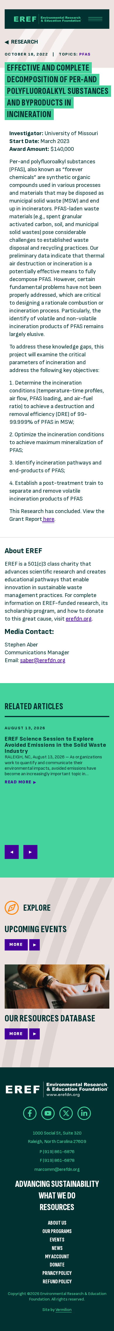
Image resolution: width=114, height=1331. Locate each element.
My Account (57, 1256)
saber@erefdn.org (42, 660)
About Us (57, 1223)
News (57, 1248)
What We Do (57, 1195)
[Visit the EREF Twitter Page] (66, 1113)
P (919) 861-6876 (57, 1152)
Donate (57, 1265)
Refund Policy (57, 1281)
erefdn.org (79, 618)
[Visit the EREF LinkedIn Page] (84, 1113)
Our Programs (57, 1231)
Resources (57, 1207)
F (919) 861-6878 (57, 1160)
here (48, 519)
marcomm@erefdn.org (57, 1169)
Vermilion (64, 1309)
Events (57, 1240)
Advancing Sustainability (57, 1184)
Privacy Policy (57, 1273)
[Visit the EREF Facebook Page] (30, 1113)
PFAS (85, 54)
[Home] (43, 19)
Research (24, 42)
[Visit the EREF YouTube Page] (48, 1113)
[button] (30, 852)
